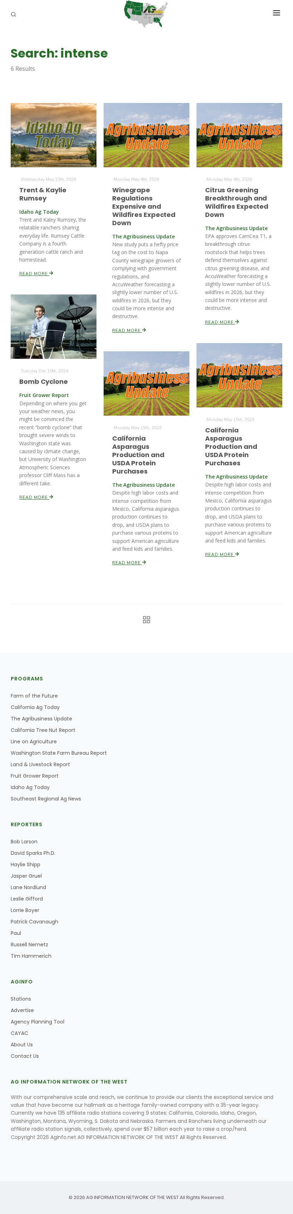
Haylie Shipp (25, 864)
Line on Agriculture (34, 741)
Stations (21, 998)
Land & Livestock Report (40, 764)
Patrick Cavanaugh (34, 921)
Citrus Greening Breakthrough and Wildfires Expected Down (236, 202)
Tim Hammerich (31, 956)
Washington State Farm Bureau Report (59, 753)
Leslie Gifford (27, 898)
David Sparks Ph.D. (33, 853)
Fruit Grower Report (35, 775)
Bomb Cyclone (43, 381)
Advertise (22, 1010)
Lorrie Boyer (25, 910)
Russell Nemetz (29, 944)
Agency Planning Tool (37, 1021)
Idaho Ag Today (30, 787)
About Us (22, 1044)
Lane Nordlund (28, 887)
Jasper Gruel (26, 875)
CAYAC (19, 1033)
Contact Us (25, 1056)
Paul (16, 933)
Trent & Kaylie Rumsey (42, 194)
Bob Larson (24, 841)
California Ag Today (35, 707)
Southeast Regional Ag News (46, 798)
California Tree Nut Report (43, 730)
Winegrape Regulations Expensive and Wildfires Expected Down (143, 206)
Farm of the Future (34, 695)
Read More (34, 274)
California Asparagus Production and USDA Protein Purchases (231, 446)
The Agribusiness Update (41, 718)
